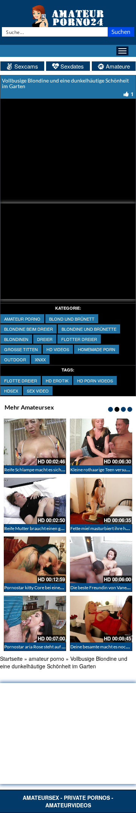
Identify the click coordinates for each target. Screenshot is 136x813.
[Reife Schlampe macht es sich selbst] (35, 442)
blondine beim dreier (28, 329)
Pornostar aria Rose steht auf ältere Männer (47, 646)
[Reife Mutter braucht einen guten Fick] (35, 501)
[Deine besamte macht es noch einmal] (101, 619)
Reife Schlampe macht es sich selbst (38, 469)
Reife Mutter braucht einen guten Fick (41, 528)
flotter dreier (79, 339)
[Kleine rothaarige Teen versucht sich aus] (101, 442)
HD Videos (57, 349)
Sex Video (38, 391)
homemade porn (96, 349)
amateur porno (22, 319)
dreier (45, 339)
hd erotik (57, 380)
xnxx (40, 359)
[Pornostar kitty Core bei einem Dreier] (35, 559)
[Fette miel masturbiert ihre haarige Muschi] (101, 501)
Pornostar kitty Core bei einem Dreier (40, 587)
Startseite (11, 658)
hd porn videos (95, 380)
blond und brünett (71, 319)
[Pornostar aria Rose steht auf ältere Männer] (35, 619)
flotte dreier (20, 380)
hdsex (11, 391)
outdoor (15, 359)
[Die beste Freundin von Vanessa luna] (101, 559)
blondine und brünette (89, 329)
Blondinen (16, 339)
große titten (21, 349)
